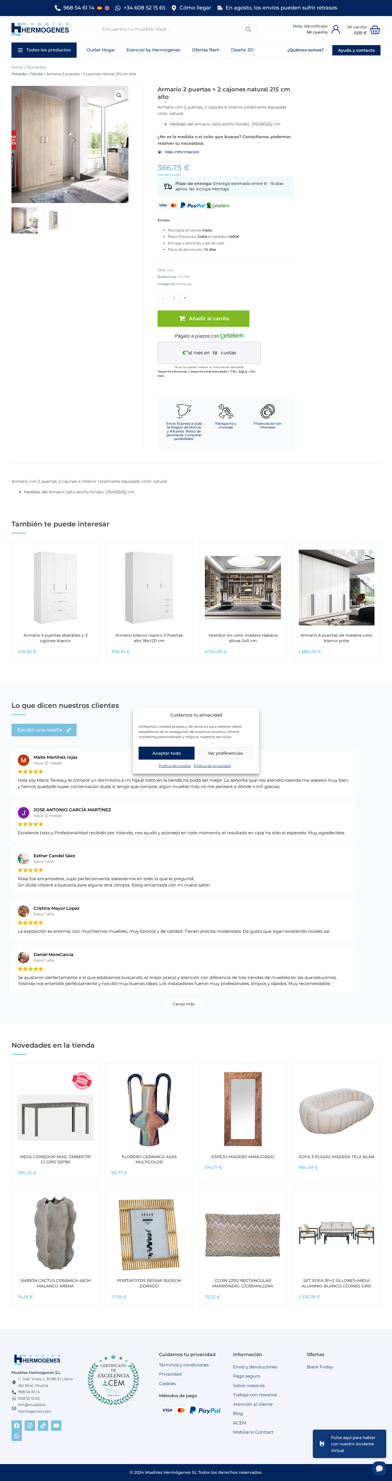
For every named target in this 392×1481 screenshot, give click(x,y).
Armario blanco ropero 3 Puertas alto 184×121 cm (149, 638)
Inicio (17, 67)
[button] (44, 50)
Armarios (36, 67)
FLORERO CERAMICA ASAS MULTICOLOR (149, 1159)
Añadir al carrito (209, 318)
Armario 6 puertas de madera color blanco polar (336, 638)
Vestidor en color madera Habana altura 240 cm (242, 638)
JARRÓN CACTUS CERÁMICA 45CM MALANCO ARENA (55, 1283)
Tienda (36, 74)
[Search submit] (248, 29)
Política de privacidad (212, 766)
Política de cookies (175, 766)
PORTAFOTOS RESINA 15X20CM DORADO (149, 1283)
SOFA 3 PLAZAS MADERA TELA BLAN (336, 1156)
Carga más (184, 1004)
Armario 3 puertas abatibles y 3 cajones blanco (56, 638)
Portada (18, 74)
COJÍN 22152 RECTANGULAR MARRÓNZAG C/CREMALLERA (242, 1283)
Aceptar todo (166, 753)
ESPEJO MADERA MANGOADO (242, 1156)
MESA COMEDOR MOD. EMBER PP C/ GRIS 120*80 (55, 1159)
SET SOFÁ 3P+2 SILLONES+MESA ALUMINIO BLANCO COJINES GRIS (336, 1283)
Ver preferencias (225, 753)
